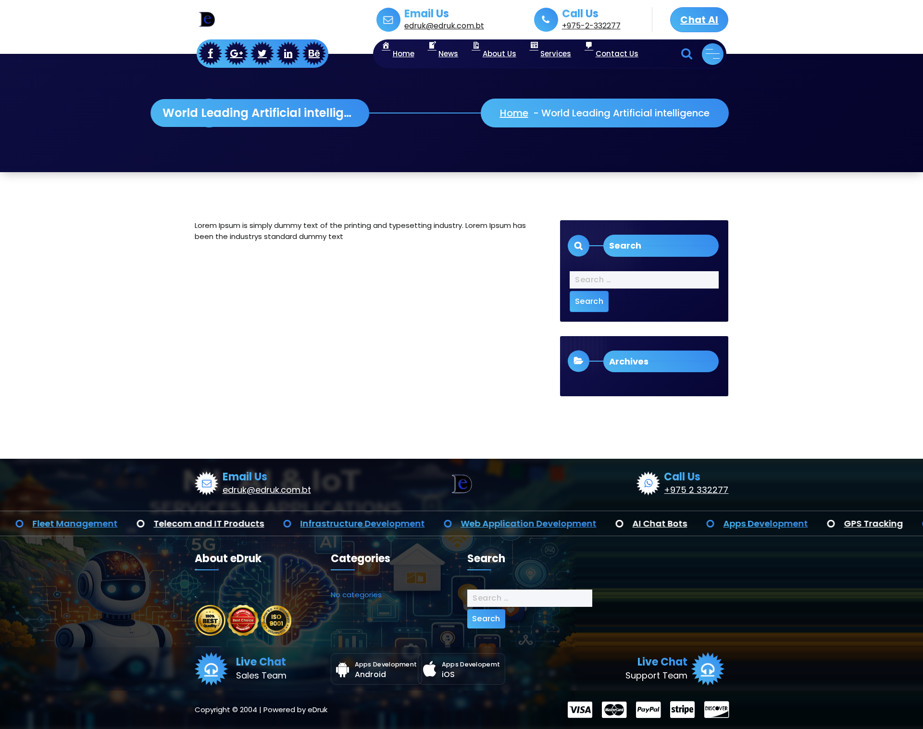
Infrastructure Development (292, 523)
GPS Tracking (803, 523)
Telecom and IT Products (138, 523)
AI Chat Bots (589, 523)
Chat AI (699, 19)
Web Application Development (458, 523)
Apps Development (695, 523)
